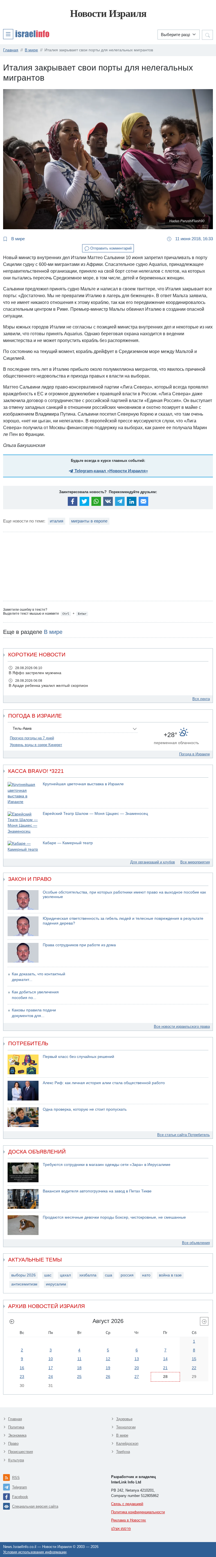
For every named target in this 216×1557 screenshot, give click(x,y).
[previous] (12, 1321)
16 (22, 1368)
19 (108, 1368)
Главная (15, 1419)
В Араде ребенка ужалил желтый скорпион (48, 685)
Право (13, 1443)
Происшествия (20, 1452)
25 (79, 1376)
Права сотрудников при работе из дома (79, 945)
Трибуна (123, 1452)
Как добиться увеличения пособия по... (35, 995)
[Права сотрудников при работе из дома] (23, 953)
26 (108, 1376)
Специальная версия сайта (35, 1506)
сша (108, 1275)
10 (50, 1359)
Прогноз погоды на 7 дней (32, 738)
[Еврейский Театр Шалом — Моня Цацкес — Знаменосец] (23, 822)
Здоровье (124, 1419)
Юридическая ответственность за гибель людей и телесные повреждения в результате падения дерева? (123, 920)
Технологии (126, 1427)
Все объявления (196, 1243)
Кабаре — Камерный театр (68, 843)
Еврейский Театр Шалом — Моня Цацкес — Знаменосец (95, 813)
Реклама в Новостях (128, 1520)
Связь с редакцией (127, 1504)
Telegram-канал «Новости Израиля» (110, 470)
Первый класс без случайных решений (78, 1057)
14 (165, 1359)
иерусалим (56, 1284)
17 (50, 1368)
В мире (17, 238)
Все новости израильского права (182, 1026)
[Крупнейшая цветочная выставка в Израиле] (23, 793)
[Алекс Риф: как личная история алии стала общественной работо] (23, 1091)
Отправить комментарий (110, 248)
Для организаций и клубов (152, 862)
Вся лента (201, 699)
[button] (26, 33)
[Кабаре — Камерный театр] (23, 846)
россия (127, 1275)
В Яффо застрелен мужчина (35, 673)
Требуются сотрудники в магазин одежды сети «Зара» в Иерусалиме (106, 1165)
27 (136, 1376)
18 (79, 1368)
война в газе (170, 1275)
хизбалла (87, 1275)
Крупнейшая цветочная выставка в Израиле (83, 784)
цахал (65, 1275)
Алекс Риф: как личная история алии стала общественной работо (104, 1083)
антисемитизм (24, 1284)
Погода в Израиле (194, 754)
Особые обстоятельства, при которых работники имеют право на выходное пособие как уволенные (124, 894)
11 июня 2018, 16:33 (193, 238)
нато (146, 1275)
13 (136, 1359)
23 (22, 1376)
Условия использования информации (34, 1552)
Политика (16, 1427)
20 (136, 1368)
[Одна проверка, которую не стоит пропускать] (23, 1117)
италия (56, 521)
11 (79, 1359)
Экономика (17, 1435)
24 (50, 1376)
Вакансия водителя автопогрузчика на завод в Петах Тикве (97, 1191)
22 (194, 1368)
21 (165, 1368)
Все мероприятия (195, 862)
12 (108, 1359)
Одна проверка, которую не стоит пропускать (85, 1109)
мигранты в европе (89, 521)
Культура (16, 1460)
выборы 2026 (23, 1275)
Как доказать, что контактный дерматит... (38, 977)
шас (47, 1275)
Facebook (20, 1497)
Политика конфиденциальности (138, 1512)
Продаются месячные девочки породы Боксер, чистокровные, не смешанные (114, 1217)
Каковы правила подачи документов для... (34, 1013)
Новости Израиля (108, 13)
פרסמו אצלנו (121, 1529)
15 (194, 1359)
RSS (16, 1478)
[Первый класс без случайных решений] (23, 1064)
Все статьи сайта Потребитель (183, 1135)
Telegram (19, 1487)
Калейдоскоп (127, 1443)
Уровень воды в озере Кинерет (36, 745)
